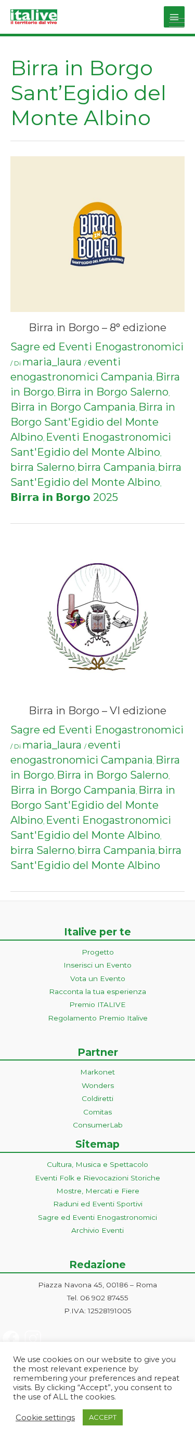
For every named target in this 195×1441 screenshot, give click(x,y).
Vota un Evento (97, 978)
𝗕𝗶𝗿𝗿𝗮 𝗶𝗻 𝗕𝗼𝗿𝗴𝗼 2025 (64, 497)
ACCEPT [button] (102, 1417)
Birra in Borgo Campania (73, 407)
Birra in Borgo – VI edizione (97, 710)
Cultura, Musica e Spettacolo (97, 1164)
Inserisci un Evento (97, 965)
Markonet (97, 1072)
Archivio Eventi (97, 1230)
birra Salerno (42, 467)
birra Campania (116, 467)
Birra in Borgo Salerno (112, 392)
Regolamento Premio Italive (98, 1018)
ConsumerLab (98, 1125)
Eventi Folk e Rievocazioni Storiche (97, 1178)
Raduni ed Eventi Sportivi (97, 1204)
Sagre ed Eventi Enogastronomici (97, 347)
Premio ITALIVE (97, 1004)
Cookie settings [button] (45, 1417)
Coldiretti (97, 1098)
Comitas (97, 1112)
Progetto (98, 952)
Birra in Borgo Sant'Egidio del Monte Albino (92, 422)
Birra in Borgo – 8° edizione (97, 327)
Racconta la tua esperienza (97, 991)
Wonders (98, 1085)
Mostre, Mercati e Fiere (97, 1191)
